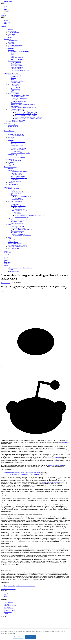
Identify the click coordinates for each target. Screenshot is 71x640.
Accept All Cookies (30, 636)
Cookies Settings (18, 636)
